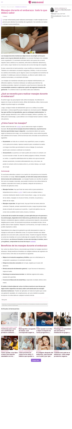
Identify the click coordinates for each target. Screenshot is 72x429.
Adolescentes (4, 351)
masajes (18, 126)
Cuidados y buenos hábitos (25, 351)
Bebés (37, 327)
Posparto (38, 351)
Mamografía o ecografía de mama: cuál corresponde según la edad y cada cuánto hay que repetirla (27, 330)
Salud (20, 327)
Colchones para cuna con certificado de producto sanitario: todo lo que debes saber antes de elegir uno (9, 330)
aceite (20, 192)
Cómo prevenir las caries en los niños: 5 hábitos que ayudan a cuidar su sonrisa (26, 354)
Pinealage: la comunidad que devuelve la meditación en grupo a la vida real (62, 330)
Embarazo (3, 6)
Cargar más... (36, 360)
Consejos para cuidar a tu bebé (9, 327)
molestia (33, 241)
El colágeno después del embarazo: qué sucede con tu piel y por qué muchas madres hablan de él (44, 354)
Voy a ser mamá (10, 6)
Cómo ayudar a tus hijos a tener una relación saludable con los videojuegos (9, 354)
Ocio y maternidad (58, 327)
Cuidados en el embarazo (21, 6)
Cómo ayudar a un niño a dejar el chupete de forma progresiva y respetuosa (44, 330)
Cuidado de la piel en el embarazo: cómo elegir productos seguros (62, 354)
